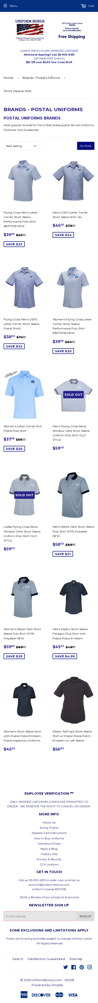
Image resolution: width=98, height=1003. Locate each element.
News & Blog (49, 849)
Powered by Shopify (47, 985)
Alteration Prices (49, 843)
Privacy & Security (49, 859)
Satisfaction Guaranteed (46, 959)
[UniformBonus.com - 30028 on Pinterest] (81, 968)
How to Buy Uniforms (49, 838)
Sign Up (85, 916)
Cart (91, 6)
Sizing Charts (49, 827)
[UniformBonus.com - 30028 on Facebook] (73, 968)
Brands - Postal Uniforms (41, 78)
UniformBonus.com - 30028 (53, 980)
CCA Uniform (49, 864)
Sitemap (76, 959)
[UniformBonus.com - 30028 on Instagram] (89, 968)
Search (17, 959)
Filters (85, 146)
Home (8, 78)
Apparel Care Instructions (49, 833)
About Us (49, 822)
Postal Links (49, 854)
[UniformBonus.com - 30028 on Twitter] (65, 968)
